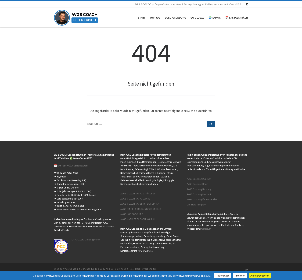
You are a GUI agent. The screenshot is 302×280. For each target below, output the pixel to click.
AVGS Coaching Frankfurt (199, 194)
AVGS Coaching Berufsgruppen (139, 203)
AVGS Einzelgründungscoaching (140, 209)
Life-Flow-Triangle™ (196, 204)
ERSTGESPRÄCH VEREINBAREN (72, 165)
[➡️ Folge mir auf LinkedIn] (247, 4)
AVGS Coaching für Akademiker (202, 199)
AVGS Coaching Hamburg (199, 189)
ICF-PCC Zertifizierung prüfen (85, 239)
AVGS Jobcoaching (131, 214)
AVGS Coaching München (199, 178)
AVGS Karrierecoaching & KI (137, 219)
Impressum (205, 228)
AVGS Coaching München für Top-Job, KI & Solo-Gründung (95, 268)
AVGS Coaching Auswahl (135, 198)
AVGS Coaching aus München (138, 193)
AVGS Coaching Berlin (197, 184)
